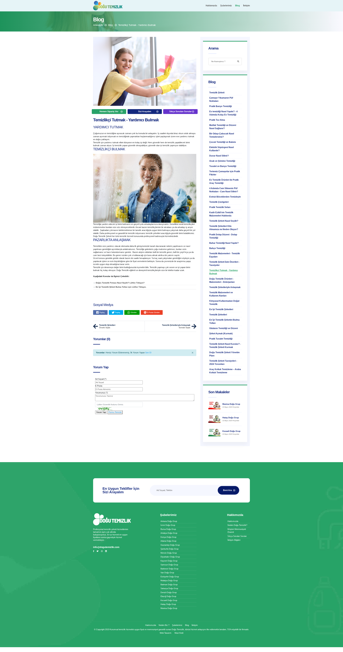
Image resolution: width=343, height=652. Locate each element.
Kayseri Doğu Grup (169, 561)
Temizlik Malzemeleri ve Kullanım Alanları (221, 294)
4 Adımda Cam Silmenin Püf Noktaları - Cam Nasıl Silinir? (223, 190)
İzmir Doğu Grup (168, 525)
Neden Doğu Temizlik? (237, 525)
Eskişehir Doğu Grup (170, 576)
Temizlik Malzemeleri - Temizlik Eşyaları (224, 255)
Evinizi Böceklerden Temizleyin (225, 197)
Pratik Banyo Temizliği (220, 106)
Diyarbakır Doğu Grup (170, 557)
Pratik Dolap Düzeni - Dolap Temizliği (223, 236)
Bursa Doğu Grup (168, 529)
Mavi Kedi (179, 633)
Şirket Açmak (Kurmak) (221, 333)
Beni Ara (227, 490)
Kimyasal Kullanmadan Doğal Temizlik (224, 302)
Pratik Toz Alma (217, 120)
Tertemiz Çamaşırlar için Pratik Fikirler (224, 173)
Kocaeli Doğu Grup (231, 431)
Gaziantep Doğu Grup (170, 545)
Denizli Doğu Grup (169, 592)
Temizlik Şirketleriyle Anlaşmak (225, 287)
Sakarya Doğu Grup (169, 588)
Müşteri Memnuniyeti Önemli (237, 530)
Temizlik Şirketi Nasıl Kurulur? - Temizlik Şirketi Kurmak (225, 345)
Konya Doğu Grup (168, 537)
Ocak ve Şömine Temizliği (222, 161)
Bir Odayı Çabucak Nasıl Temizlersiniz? (221, 135)
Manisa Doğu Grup (231, 404)
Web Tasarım (165, 633)
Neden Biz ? (164, 625)
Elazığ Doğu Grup (168, 596)
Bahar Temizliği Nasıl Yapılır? (224, 243)
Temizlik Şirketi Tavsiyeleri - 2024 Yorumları (223, 362)
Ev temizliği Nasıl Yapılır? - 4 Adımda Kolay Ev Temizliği (223, 113)
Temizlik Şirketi (216, 92)
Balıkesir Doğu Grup (169, 569)
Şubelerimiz (226, 5)
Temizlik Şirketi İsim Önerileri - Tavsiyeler (224, 263)
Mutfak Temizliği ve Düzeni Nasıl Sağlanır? (222, 127)
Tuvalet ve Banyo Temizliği (222, 166)
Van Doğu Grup (167, 572)
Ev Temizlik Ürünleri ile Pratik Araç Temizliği (224, 181)
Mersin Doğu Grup (169, 553)
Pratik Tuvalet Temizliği (220, 339)
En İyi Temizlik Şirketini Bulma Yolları (224, 321)
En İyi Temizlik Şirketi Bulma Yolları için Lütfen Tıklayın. (121, 287)
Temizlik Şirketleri (218, 314)
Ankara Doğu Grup (169, 521)
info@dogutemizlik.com (106, 547)
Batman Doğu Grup (169, 584)
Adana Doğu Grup (168, 541)
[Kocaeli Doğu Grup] (214, 433)
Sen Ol (148, 352)
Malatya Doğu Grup (169, 580)
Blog (237, 5)
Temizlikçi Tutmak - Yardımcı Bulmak (137, 25)
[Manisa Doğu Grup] (214, 406)
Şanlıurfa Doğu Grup (169, 549)
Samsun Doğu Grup (169, 565)
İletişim (246, 5)
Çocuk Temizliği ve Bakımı (222, 142)
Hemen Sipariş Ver (109, 111)
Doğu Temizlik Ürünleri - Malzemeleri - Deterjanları (222, 280)
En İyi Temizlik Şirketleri (221, 309)
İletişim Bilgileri (234, 540)
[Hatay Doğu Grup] (214, 419)
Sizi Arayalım (144, 111)
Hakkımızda (211, 5)
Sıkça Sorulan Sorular (180, 111)
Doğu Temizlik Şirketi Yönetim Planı (224, 354)
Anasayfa (98, 25)
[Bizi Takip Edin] (93, 551)
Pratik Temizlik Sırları (219, 207)
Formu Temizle (115, 412)
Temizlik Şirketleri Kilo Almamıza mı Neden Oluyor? (223, 227)
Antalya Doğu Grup (169, 533)
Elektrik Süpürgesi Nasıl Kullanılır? (221, 149)
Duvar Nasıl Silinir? (219, 156)
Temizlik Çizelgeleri (219, 202)
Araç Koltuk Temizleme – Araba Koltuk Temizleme (225, 371)
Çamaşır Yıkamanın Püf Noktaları (221, 99)
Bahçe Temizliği (217, 248)
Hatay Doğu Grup (230, 417)
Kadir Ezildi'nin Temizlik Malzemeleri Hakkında (221, 214)
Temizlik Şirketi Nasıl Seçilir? (223, 221)
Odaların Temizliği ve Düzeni (223, 328)
